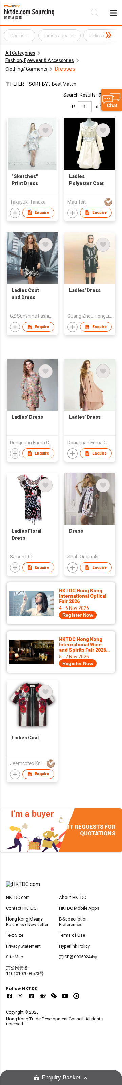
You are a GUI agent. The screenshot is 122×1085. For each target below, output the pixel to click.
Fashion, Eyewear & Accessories (39, 60)
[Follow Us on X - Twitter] (20, 996)
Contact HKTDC (21, 908)
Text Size (14, 935)
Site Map (14, 956)
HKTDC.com (18, 897)
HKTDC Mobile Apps (79, 908)
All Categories (20, 53)
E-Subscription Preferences (73, 921)
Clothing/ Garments (26, 69)
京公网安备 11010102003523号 (25, 970)
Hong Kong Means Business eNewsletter (27, 921)
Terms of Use (72, 935)
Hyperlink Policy (74, 946)
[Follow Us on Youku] (76, 996)
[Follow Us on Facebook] (9, 996)
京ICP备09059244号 (78, 956)
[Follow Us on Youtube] (65, 996)
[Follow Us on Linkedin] (31, 996)
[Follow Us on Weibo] (43, 996)
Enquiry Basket (61, 1077)
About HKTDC (72, 897)
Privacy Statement (23, 946)
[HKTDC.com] (61, 887)
